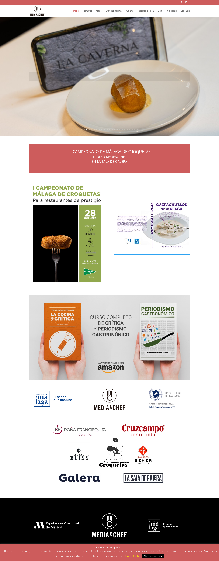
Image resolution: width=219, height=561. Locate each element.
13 (112, 129)
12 (109, 129)
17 (122, 129)
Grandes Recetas (113, 11)
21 (132, 129)
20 (129, 129)
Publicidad (171, 11)
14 (114, 129)
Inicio (76, 11)
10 (104, 129)
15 (117, 129)
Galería (129, 11)
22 (134, 129)
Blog (160, 11)
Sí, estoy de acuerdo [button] (153, 556)
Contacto (185, 11)
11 (107, 129)
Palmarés (87, 11)
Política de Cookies (131, 555)
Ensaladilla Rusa (145, 11)
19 (127, 129)
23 (137, 129)
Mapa (99, 11)
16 (119, 129)
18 (124, 129)
